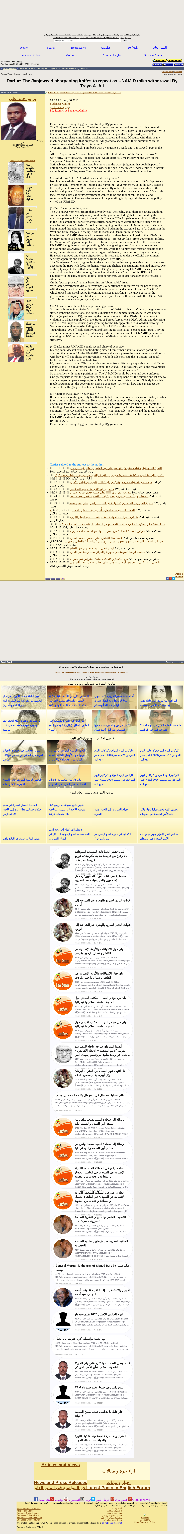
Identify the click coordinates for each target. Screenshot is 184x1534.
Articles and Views (95, 38)
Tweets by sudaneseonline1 (22, 161)
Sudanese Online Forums (28, 1520)
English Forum (111, 38)
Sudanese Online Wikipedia (29, 1518)
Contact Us (145, 1520)
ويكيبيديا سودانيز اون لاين (111, 1518)
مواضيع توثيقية (104, 34)
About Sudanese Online (144, 1522)
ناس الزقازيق (125, 38)
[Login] (167, 66)
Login (18, 62)
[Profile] (178, 66)
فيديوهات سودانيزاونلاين (112, 1515)
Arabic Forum (179, 575)
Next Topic (178, 72)
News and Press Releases (65, 38)
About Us (145, 1518)
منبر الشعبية (117, 34)
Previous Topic (167, 72)
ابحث (80, 34)
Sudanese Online (60, 103)
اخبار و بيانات (90, 34)
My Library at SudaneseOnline (68, 110)
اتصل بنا (82, 38)
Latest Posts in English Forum (118, 1487)
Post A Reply (6, 662)
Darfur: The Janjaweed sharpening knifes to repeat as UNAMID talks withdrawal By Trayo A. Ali (84, 93)
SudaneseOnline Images (28, 1513)
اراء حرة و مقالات (132, 34)
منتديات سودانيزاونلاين (54, 34)
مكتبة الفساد (70, 34)
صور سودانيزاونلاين (114, 1513)
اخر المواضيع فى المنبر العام (60, 1487)
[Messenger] (157, 66)
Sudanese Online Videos (28, 1515)
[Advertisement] (92, 16)
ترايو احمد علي (22, 98)
